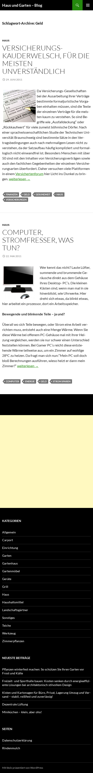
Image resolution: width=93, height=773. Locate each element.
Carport (7, 540)
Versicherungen (16, 199)
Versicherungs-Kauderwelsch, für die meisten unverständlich (46, 59)
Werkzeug (9, 633)
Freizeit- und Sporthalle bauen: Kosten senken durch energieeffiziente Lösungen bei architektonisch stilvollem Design (46, 683)
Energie (30, 381)
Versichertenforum (29, 174)
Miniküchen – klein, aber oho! (22, 712)
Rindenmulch (11, 748)
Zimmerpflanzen (13, 641)
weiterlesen (19, 179)
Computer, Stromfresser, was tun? (38, 240)
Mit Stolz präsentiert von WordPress (22, 767)
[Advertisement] (46, 461)
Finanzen (12, 194)
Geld (27, 194)
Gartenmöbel (11, 571)
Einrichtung (10, 548)
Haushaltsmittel (13, 602)
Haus (6, 40)
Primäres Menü (88, 5)
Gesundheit (43, 194)
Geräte (6, 579)
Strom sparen (62, 381)
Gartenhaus (10, 563)
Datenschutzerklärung (17, 740)
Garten (6, 555)
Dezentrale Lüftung (15, 704)
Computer (12, 381)
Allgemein (9, 532)
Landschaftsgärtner (15, 610)
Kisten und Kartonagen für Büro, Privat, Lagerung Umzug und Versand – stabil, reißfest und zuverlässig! (46, 694)
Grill (5, 586)
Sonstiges (8, 618)
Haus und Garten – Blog (22, 5)
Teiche (6, 625)
